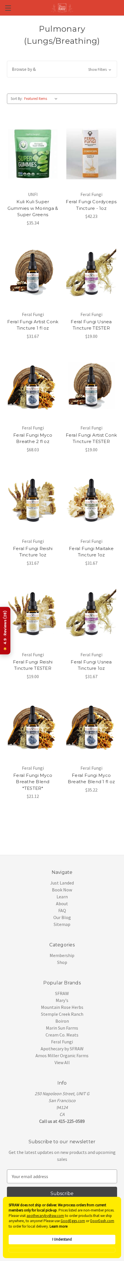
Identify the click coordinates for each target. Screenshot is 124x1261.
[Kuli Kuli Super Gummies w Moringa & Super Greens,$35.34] (33, 154)
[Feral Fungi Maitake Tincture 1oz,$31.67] (91, 500)
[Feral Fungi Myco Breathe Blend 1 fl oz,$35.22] (91, 727)
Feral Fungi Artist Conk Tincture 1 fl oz (33, 325)
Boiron (62, 1021)
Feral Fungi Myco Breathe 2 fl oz (32, 438)
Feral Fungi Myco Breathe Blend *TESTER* (32, 782)
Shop (62, 962)
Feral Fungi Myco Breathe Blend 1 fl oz (91, 779)
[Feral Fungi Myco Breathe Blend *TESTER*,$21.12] (33, 727)
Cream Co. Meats (62, 1035)
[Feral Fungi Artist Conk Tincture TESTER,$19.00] (91, 387)
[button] (62, 69)
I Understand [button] (62, 1239)
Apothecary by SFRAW (62, 1048)
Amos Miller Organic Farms (62, 1055)
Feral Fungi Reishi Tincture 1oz (33, 552)
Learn (62, 896)
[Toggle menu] (8, 8)
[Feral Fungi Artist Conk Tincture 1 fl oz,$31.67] (33, 274)
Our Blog (62, 917)
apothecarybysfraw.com (45, 1215)
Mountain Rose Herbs (62, 1007)
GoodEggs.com (73, 1220)
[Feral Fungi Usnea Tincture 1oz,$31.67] (91, 614)
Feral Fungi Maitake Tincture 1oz (91, 552)
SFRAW (62, 993)
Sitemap (62, 924)
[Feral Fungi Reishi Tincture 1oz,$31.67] (33, 500)
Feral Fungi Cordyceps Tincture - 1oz (91, 205)
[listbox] (42, 99)
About (62, 903)
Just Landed (62, 883)
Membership (62, 955)
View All (62, 1062)
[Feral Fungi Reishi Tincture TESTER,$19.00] (33, 614)
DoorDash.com (102, 1220)
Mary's (62, 1000)
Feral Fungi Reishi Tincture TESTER (33, 665)
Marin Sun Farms (62, 1028)
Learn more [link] (58, 1226)
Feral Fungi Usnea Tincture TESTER (91, 325)
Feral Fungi (62, 1042)
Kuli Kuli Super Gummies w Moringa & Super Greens (32, 208)
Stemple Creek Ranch (62, 1014)
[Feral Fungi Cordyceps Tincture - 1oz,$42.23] (91, 154)
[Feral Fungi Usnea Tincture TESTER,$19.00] (91, 274)
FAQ (62, 910)
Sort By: (16, 98)
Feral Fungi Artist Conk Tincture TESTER (91, 438)
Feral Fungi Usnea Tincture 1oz (91, 665)
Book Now (62, 890)
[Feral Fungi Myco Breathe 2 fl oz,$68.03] (33, 387)
